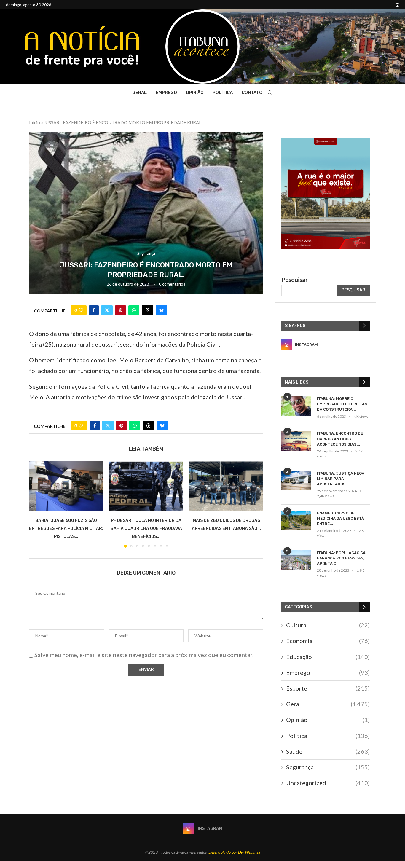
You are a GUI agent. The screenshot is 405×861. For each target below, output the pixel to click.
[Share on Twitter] (107, 310)
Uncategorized (328, 782)
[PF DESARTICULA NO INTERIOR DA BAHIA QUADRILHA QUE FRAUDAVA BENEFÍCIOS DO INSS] (146, 486)
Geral (139, 92)
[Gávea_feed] (325, 141)
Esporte (328, 688)
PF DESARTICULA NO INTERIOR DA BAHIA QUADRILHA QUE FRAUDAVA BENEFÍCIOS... (146, 528)
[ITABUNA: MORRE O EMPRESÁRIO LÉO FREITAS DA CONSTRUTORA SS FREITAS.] (296, 406)
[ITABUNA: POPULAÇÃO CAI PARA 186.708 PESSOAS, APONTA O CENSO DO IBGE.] (296, 560)
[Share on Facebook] (94, 310)
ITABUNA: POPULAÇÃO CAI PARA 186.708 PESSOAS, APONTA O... (342, 558)
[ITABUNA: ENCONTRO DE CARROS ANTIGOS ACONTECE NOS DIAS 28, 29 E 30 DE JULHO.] (296, 441)
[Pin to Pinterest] (120, 310)
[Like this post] (81, 310)
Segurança (328, 767)
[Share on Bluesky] (161, 310)
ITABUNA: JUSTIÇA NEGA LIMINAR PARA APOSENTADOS (340, 478)
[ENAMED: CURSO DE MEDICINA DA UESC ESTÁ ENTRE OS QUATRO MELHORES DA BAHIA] (296, 520)
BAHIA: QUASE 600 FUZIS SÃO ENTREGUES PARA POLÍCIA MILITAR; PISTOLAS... (66, 528)
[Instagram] (397, 4)
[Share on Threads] (147, 310)
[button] (37, 504)
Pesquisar (294, 279)
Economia (328, 640)
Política (223, 92)
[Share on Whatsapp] (133, 310)
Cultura (328, 625)
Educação (328, 656)
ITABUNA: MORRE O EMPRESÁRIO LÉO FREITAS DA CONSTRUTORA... (342, 404)
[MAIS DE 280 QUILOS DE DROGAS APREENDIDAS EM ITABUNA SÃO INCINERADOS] (226, 486)
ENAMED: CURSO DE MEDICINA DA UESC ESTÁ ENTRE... (340, 518)
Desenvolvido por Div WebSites (234, 851)
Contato (252, 92)
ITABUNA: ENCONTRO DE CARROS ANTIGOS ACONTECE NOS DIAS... (340, 438)
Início (34, 122)
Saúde (328, 751)
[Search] (270, 92)
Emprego (166, 92)
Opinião (195, 92)
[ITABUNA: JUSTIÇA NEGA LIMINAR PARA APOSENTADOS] (296, 481)
